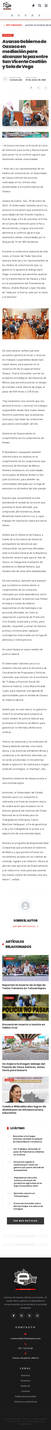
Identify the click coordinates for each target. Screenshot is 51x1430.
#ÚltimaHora (14, 25)
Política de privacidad (25, 1396)
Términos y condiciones (25, 1401)
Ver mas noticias (25, 1221)
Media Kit (25, 1386)
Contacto (25, 1391)
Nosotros (25, 1375)
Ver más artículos (24, 926)
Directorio (25, 1380)
